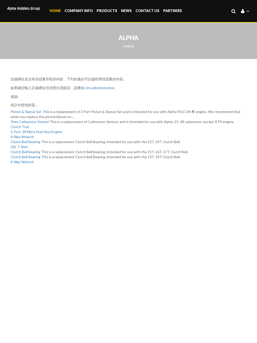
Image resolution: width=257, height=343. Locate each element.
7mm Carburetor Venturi (30, 122)
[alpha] (23, 8)
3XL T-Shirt (19, 147)
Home (55, 11)
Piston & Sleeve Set (26, 111)
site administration (99, 88)
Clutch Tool (20, 127)
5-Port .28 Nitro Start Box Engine (36, 132)
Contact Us (147, 11)
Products (107, 11)
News (126, 11)
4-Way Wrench (22, 137)
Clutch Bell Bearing (25, 142)
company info (79, 11)
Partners (172, 11)
